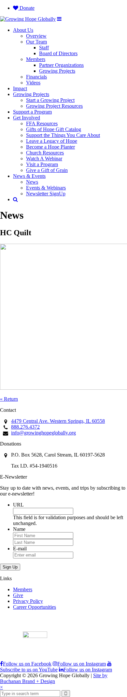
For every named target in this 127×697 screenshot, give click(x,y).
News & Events (29, 176)
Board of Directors (58, 53)
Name (19, 529)
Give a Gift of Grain (47, 170)
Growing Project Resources (54, 106)
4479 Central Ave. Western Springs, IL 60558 (58, 421)
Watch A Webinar (44, 158)
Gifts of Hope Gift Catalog (53, 129)
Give (18, 595)
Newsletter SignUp (45, 193)
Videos (33, 82)
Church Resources (45, 152)
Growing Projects (57, 71)
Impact (20, 88)
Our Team (36, 41)
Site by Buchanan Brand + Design (53, 678)
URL (18, 504)
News (32, 182)
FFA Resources (42, 123)
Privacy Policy (28, 601)
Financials (36, 76)
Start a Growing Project (50, 100)
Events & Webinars (46, 187)
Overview (36, 36)
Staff (44, 47)
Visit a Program (42, 164)
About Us (23, 30)
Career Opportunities (34, 607)
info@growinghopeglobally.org (43, 432)
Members (35, 59)
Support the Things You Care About (63, 135)
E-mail (20, 548)
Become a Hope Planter (50, 147)
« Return (9, 399)
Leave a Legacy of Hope (51, 141)
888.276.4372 (25, 427)
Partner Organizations (61, 65)
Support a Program (32, 112)
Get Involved (26, 117)
